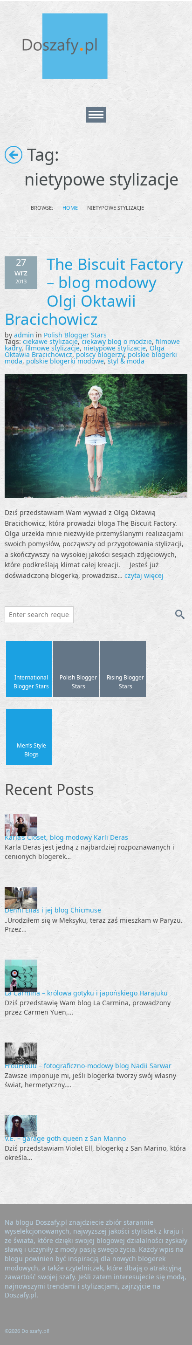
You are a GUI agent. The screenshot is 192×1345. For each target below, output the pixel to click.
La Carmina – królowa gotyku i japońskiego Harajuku (86, 992)
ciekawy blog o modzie (117, 341)
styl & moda (126, 361)
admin (24, 334)
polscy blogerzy (100, 354)
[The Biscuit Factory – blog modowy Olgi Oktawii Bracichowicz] (96, 435)
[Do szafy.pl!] (74, 47)
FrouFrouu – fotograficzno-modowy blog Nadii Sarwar (88, 1065)
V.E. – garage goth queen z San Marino (65, 1138)
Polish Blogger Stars (75, 334)
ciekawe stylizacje (50, 341)
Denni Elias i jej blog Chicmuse (53, 910)
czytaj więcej (144, 575)
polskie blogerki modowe (65, 361)
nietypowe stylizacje (114, 347)
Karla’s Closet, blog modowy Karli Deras (66, 837)
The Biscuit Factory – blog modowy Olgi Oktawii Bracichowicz (94, 292)
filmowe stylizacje (52, 347)
